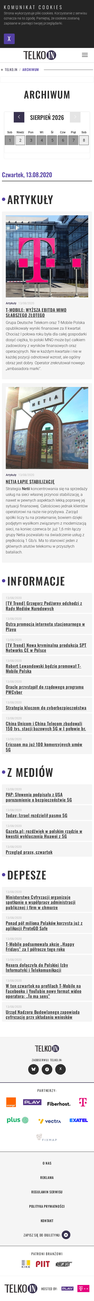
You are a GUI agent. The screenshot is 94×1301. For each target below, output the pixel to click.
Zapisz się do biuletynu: (42, 1234)
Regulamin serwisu (47, 1191)
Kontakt (47, 1220)
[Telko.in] (40, 55)
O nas (47, 1163)
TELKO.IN (11, 70)
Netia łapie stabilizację (30, 481)
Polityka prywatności (47, 1206)
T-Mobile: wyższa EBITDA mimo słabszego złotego (36, 312)
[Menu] (85, 55)
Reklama (47, 1177)
